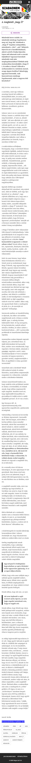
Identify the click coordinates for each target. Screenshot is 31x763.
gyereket (5, 351)
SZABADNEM (5, 27)
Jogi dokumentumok (10, 756)
